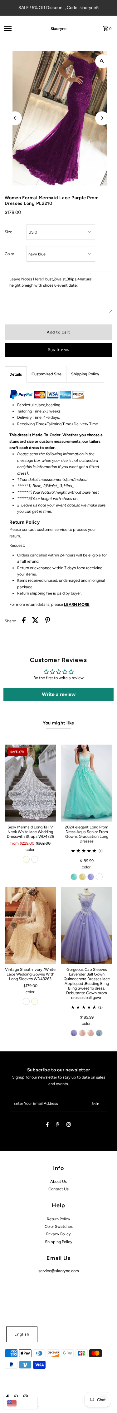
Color (9, 253)
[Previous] (15, 118)
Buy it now (59, 350)
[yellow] (82, 877)
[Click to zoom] (102, 61)
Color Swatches (59, 1226)
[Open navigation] (18, 28)
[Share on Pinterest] (47, 621)
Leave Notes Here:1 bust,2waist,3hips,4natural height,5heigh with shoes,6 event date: (50, 282)
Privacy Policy (58, 1234)
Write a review (59, 694)
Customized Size (46, 374)
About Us (58, 1181)
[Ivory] (26, 859)
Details (15, 374)
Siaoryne (58, 28)
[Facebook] (47, 1125)
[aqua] (74, 877)
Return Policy (58, 1219)
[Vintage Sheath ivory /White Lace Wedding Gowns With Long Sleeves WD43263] (30, 925)
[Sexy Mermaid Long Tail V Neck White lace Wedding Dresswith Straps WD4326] (30, 783)
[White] (35, 859)
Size (8, 232)
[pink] (82, 1033)
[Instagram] (68, 1125)
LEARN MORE (77, 604)
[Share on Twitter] (35, 621)
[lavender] (91, 877)
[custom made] (99, 877)
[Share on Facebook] (24, 621)
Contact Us (58, 1189)
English (21, 1334)
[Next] (102, 118)
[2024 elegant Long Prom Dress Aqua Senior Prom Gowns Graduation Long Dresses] (86, 783)
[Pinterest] (57, 1125)
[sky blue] (99, 1033)
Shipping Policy (85, 374)
